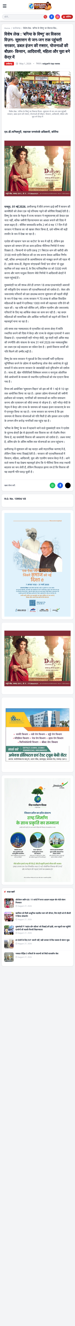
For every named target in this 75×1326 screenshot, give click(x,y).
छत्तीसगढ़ (16, 28)
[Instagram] (57, 16)
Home (7, 28)
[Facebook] (51, 16)
